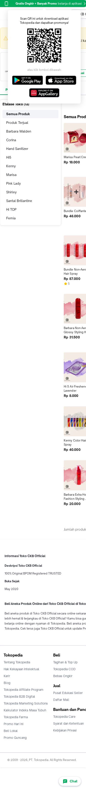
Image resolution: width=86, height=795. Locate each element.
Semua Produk (18, 114)
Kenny (11, 166)
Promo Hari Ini (13, 724)
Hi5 (8, 157)
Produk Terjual (17, 123)
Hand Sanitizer (17, 149)
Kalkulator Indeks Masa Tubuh (25, 710)
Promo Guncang (15, 737)
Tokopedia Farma (16, 717)
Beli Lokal (11, 731)
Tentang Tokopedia (17, 662)
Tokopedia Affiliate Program (23, 689)
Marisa (11, 175)
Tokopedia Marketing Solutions (26, 703)
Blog (7, 683)
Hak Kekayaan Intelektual (21, 669)
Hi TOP (11, 209)
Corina (11, 140)
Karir (7, 676)
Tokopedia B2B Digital (19, 696)
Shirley (11, 192)
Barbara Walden (18, 131)
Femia (11, 218)
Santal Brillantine (19, 201)
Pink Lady (13, 183)
